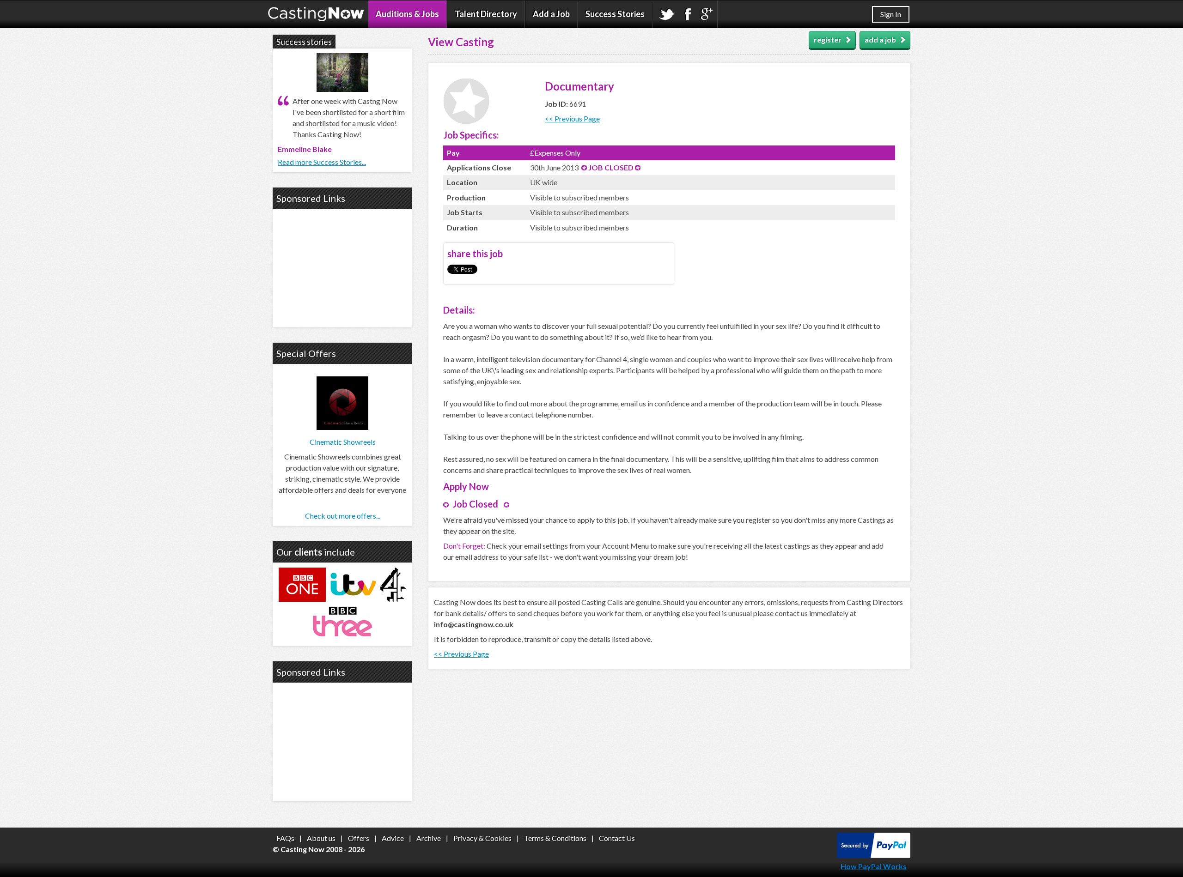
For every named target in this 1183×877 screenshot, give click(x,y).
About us (321, 838)
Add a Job (551, 14)
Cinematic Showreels (343, 441)
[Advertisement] (342, 267)
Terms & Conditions (555, 838)
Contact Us (617, 838)
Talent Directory (486, 14)
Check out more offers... (342, 515)
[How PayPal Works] (873, 855)
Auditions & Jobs (407, 14)
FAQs (285, 838)
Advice (393, 838)
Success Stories (615, 14)
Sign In (890, 14)
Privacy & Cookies (482, 838)
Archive (428, 838)
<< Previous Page (572, 118)
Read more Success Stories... (322, 161)
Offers (358, 838)
